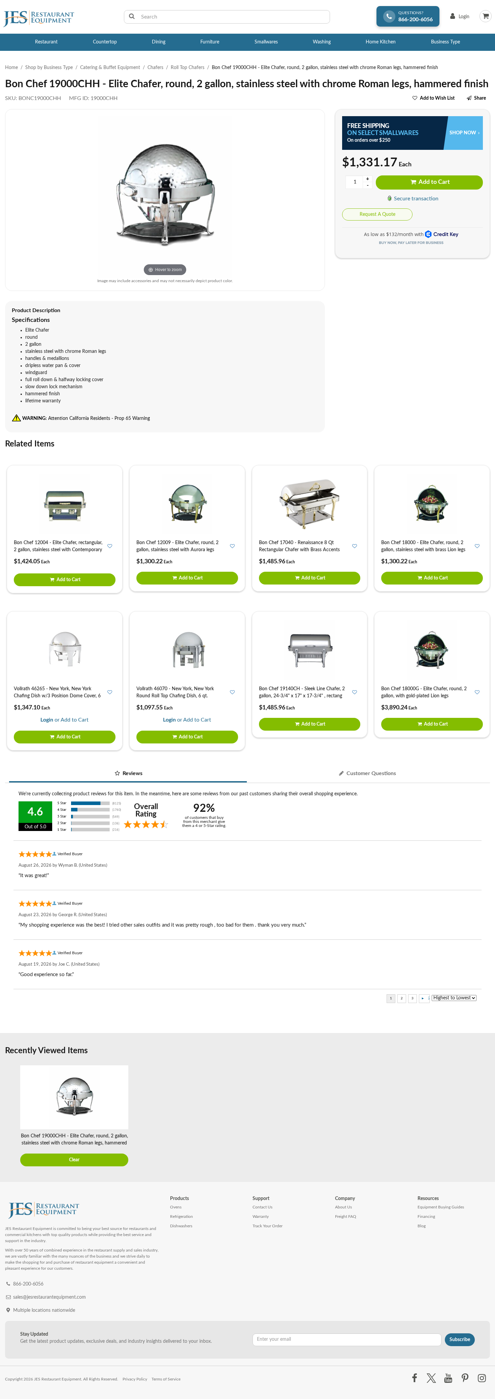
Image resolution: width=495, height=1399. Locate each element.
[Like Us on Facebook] (414, 1378)
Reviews (131, 773)
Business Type (445, 42)
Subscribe (460, 1339)
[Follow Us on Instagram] (482, 1378)
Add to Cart (434, 182)
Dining (158, 42)
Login (458, 18)
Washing (322, 42)
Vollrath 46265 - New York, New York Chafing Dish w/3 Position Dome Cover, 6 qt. (57, 696)
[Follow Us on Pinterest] (465, 1378)
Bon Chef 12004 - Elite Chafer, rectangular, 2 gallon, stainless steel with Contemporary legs (58, 549)
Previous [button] (12, 1116)
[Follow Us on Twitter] (431, 1378)
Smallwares (266, 42)
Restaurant (46, 42)
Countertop (105, 42)
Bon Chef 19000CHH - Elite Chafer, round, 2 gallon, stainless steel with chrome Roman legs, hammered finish (74, 1143)
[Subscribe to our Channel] (448, 1378)
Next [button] (483, 1116)
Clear (74, 1160)
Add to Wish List (437, 98)
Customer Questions (370, 773)
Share (480, 98)
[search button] (131, 16)
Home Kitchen (381, 42)
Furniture (209, 42)
